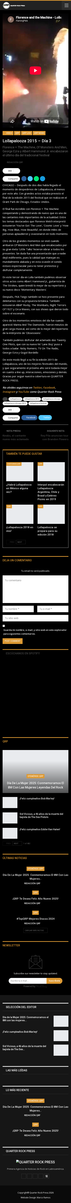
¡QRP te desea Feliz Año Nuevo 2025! (36, 898)
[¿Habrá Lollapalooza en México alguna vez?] (19, 471)
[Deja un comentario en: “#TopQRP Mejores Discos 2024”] (46, 923)
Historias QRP (13, 464)
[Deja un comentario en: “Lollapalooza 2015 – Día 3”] (16, 171)
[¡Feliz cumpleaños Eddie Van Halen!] (10, 833)
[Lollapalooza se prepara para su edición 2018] (51, 514)
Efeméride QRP (35, 776)
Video (9, 133)
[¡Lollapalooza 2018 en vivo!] (19, 514)
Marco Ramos (43, 1197)
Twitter (37, 387)
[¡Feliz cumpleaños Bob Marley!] (10, 802)
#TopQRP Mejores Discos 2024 (36, 918)
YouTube (23, 391)
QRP (17, 133)
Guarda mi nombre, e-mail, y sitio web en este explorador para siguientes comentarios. (35, 631)
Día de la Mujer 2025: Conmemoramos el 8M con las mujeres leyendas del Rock (35, 785)
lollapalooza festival (38, 403)
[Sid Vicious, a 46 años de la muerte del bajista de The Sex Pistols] (10, 817)
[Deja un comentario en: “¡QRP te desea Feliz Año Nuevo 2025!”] (46, 903)
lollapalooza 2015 (32, 399)
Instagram (9, 391)
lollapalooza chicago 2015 (15, 403)
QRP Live (26, 133)
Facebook (49, 387)
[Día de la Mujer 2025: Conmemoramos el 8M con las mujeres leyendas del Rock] (35, 771)
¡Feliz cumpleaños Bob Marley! (37, 798)
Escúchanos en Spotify (22, 653)
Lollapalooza (15, 399)
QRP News (39, 133)
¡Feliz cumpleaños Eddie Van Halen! (40, 829)
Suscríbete (54, 980)
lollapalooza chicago (51, 399)
